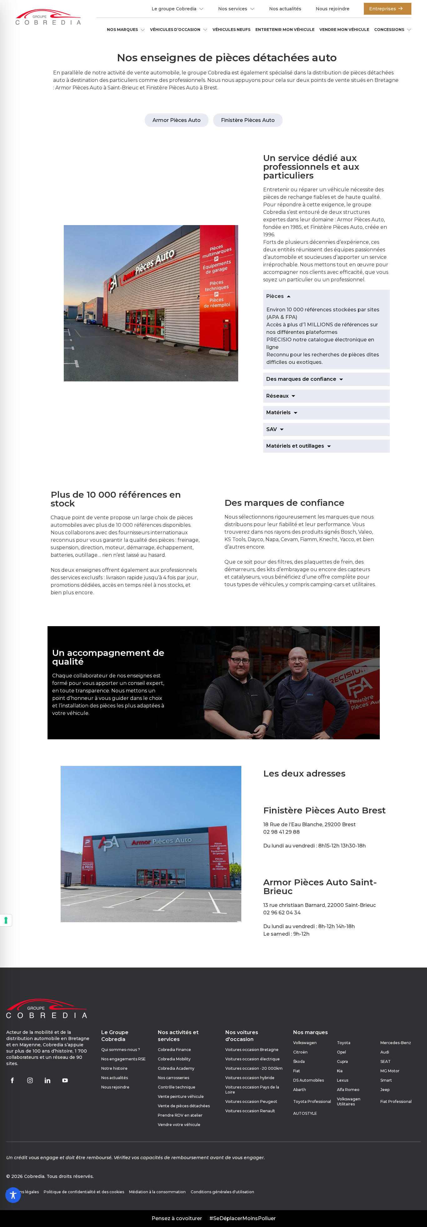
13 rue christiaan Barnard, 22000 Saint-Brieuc (319, 905)
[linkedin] (47, 1080)
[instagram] (30, 1080)
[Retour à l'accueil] (48, 17)
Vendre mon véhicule (344, 29)
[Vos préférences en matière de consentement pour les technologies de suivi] (6, 920)
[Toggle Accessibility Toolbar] (13, 1195)
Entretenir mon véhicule (284, 29)
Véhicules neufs (231, 29)
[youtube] (65, 1080)
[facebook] (12, 1080)
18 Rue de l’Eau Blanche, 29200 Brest (309, 824)
